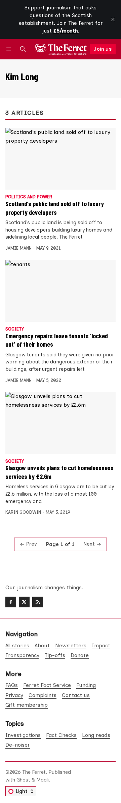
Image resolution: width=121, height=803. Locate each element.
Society (14, 329)
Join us (103, 49)
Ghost (23, 780)
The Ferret (34, 772)
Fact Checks (61, 735)
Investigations (23, 735)
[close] (113, 19)
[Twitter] (24, 602)
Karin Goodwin (23, 512)
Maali (42, 780)
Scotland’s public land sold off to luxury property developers (54, 207)
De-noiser (17, 745)
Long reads (96, 735)
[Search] (23, 49)
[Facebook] (10, 602)
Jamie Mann (18, 248)
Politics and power (28, 197)
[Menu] (9, 49)
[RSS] (37, 602)
